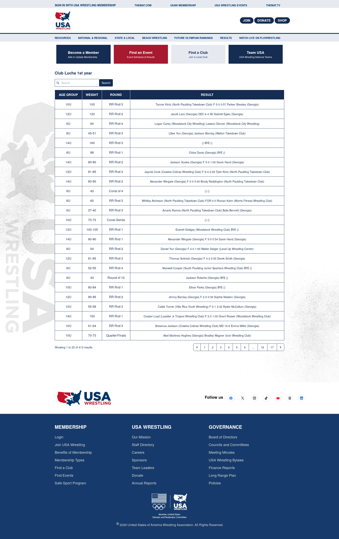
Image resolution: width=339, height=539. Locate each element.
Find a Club (64, 467)
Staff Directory (143, 444)
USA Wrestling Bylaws (226, 459)
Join (246, 20)
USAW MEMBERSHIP (183, 5)
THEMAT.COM (143, 5)
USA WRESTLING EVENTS (231, 5)
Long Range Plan (222, 475)
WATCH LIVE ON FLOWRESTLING (259, 38)
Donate (264, 20)
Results (226, 38)
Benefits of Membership (73, 452)
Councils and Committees (229, 444)
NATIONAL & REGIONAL (93, 38)
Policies (215, 482)
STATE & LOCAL (125, 38)
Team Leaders (143, 467)
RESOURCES (63, 38)
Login (59, 436)
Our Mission (141, 436)
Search (106, 83)
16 (262, 347)
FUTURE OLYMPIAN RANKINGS (193, 38)
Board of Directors (223, 436)
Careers (138, 452)
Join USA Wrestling (70, 444)
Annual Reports (144, 482)
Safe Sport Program (70, 482)
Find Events (64, 475)
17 (272, 347)
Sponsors (139, 459)
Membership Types (69, 459)
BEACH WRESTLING (154, 38)
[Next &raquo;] (280, 347)
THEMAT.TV (273, 5)
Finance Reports (222, 467)
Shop (282, 20)
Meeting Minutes (222, 452)
